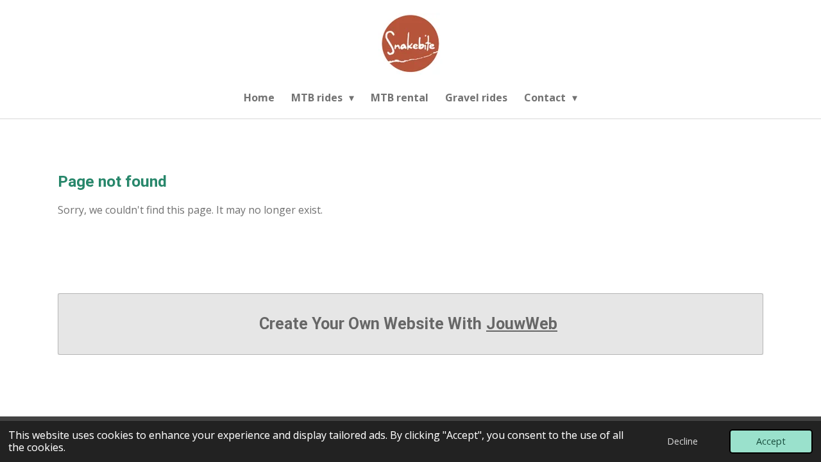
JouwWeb (521, 323)
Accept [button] (771, 441)
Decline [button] (682, 441)
